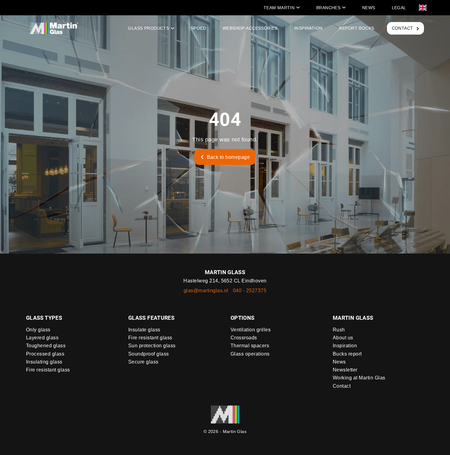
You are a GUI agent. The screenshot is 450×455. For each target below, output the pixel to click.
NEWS (368, 7)
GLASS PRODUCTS (148, 28)
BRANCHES (328, 7)
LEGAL (399, 7)
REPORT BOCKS (356, 28)
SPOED (198, 28)
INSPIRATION (308, 28)
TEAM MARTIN (279, 7)
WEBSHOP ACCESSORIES (250, 28)
